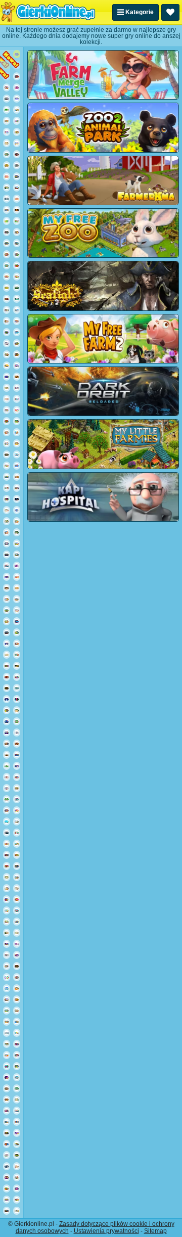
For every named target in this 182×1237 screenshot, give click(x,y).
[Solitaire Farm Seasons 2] (16, 477)
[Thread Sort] (16, 1033)
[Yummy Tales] (16, 543)
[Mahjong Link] (6, 755)
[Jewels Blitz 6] (6, 154)
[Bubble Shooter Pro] (16, 555)
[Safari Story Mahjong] (16, 999)
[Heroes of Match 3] (16, 1055)
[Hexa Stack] (6, 299)
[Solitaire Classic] (6, 110)
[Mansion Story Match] (6, 866)
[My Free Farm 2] (103, 338)
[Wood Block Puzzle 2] (6, 1099)
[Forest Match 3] (6, 1010)
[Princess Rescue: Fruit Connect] (16, 488)
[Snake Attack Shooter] (6, 65)
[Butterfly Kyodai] (16, 254)
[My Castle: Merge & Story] (6, 532)
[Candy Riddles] (6, 221)
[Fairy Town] (16, 732)
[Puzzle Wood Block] (16, 377)
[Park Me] (16, 165)
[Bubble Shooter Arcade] (16, 332)
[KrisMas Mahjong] (6, 655)
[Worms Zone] (16, 755)
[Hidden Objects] (16, 1188)
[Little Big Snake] (16, 966)
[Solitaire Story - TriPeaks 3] (16, 821)
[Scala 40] (16, 1111)
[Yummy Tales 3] (16, 521)
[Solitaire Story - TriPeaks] (6, 988)
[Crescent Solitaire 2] (6, 643)
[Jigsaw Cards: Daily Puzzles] (6, 332)
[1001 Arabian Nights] (6, 632)
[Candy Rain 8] (16, 577)
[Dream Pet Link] (6, 399)
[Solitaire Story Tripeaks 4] (6, 510)
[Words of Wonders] (16, 199)
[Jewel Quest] (6, 1044)
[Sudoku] (16, 588)
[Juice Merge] (16, 988)
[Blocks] (6, 421)
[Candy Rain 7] (6, 1055)
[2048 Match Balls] (16, 955)
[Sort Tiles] (6, 254)
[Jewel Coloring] (16, 1133)
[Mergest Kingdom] (16, 188)
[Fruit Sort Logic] (16, 210)
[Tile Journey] (16, 454)
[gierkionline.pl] (48, 12)
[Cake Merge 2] (16, 810)
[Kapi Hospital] (103, 497)
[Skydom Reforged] (16, 365)
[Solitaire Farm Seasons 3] (16, 833)
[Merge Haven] (6, 321)
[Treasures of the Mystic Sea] (6, 210)
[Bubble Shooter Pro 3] (16, 1044)
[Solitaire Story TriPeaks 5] (16, 610)
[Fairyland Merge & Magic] (16, 399)
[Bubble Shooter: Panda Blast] (6, 966)
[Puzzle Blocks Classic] (16, 265)
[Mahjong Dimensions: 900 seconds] (16, 799)
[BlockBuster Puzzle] (6, 577)
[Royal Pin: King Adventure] (16, 76)
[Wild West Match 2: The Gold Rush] (16, 643)
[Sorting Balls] (6, 1111)
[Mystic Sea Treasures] (16, 844)
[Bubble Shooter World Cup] (6, 232)
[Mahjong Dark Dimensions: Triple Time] (16, 566)
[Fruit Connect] (6, 443)
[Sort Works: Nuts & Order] (6, 810)
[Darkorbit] (103, 391)
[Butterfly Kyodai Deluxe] (6, 1200)
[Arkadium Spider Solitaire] (6, 833)
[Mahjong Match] (6, 188)
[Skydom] (16, 121)
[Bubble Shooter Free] (6, 732)
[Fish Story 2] (16, 910)
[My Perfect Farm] (6, 621)
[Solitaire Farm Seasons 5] (16, 855)
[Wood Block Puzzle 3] (16, 744)
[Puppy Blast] (16, 1177)
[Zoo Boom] (16, 343)
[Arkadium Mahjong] (16, 299)
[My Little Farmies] (103, 444)
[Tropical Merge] (6, 265)
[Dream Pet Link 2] (6, 788)
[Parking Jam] (16, 1022)
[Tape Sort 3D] (6, 888)
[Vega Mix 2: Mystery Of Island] (6, 922)
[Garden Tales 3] (6, 276)
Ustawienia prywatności (106, 1230)
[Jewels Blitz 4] (6, 243)
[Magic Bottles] (16, 354)
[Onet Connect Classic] (16, 321)
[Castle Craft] (6, 288)
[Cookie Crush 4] (6, 910)
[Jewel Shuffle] (6, 855)
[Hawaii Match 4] (6, 1022)
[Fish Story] (6, 477)
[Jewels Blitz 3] (16, 1066)
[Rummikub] (6, 699)
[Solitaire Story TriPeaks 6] (6, 610)
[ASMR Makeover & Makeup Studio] (6, 777)
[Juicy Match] (6, 844)
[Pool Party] (16, 922)
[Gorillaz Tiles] (16, 154)
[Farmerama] (103, 180)
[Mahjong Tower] (16, 1211)
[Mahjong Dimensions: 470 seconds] (6, 1033)
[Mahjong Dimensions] (6, 199)
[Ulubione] (170, 12)
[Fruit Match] (16, 110)
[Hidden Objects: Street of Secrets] (6, 744)
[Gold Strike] (16, 866)
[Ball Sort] (16, 499)
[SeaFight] (103, 285)
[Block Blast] (6, 944)
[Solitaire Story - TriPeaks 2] (16, 310)
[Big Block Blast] (6, 1144)
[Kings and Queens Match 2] (16, 777)
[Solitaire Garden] (16, 877)
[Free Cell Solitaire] (6, 343)
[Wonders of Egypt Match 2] (16, 899)
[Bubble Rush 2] (16, 54)
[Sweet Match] (6, 176)
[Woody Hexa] (6, 677)
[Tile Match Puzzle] (16, 1099)
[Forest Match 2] (16, 632)
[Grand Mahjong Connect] (6, 933)
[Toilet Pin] (16, 1144)
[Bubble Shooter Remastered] (6, 1066)
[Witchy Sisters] (6, 99)
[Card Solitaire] (6, 1155)
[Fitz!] (16, 510)
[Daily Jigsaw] (6, 1177)
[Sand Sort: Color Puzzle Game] (6, 1077)
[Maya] (6, 688)
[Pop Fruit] (16, 176)
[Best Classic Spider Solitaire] (16, 1155)
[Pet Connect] (16, 388)
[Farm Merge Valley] (6, 488)
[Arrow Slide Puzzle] (16, 143)
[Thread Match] (6, 710)
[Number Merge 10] (16, 688)
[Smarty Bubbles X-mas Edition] (6, 721)
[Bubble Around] (6, 543)
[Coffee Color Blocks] (6, 365)
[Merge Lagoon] (16, 243)
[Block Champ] (16, 621)
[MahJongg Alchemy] (6, 454)
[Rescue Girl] (6, 1211)
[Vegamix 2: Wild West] (6, 354)
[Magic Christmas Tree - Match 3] (6, 899)
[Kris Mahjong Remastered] (16, 788)
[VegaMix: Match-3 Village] (6, 521)
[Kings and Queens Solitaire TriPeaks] (6, 132)
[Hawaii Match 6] (16, 1122)
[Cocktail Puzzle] (6, 821)
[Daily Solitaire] (16, 532)
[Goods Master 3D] (16, 977)
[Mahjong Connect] (6, 121)
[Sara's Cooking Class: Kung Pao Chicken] (6, 87)
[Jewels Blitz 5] (16, 232)
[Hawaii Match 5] (16, 1200)
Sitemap (155, 1230)
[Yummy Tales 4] (6, 599)
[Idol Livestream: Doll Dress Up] (16, 1166)
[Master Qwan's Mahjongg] (16, 888)
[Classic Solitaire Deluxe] (6, 799)
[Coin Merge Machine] (16, 666)
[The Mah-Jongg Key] (6, 1088)
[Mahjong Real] (6, 588)
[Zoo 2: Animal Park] (103, 127)
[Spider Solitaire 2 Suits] (6, 566)
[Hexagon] (6, 499)
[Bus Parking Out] (16, 677)
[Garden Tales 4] (16, 276)
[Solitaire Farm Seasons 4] (6, 432)
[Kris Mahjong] (6, 143)
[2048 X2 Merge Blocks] (16, 699)
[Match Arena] (16, 410)
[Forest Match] (16, 421)
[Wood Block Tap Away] (16, 710)
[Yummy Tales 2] (16, 655)
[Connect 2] (6, 955)
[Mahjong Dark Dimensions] (16, 944)
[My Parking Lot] (16, 443)
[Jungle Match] (6, 1188)
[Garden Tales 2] (16, 221)
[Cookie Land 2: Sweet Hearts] (16, 87)
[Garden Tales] (16, 132)
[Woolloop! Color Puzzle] (16, 432)
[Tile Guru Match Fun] (6, 310)
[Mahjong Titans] (6, 388)
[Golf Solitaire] (6, 766)
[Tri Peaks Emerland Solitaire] (16, 1077)
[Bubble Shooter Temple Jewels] (6, 1133)
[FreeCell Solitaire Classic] (16, 721)
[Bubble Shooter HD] (6, 555)
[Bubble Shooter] (16, 99)
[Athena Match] (16, 1010)
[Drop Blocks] (6, 666)
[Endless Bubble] (16, 766)
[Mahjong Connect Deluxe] (6, 410)
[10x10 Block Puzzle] (6, 977)
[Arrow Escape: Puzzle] (6, 165)
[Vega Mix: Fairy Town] (16, 599)
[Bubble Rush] (6, 377)
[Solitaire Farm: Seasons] (6, 999)
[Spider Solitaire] (16, 288)
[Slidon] (6, 1166)
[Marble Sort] (16, 466)
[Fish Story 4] (6, 1122)
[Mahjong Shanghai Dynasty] (16, 933)
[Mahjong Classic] (6, 877)
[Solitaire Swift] (16, 1088)
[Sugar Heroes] (6, 466)
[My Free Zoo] (103, 233)
